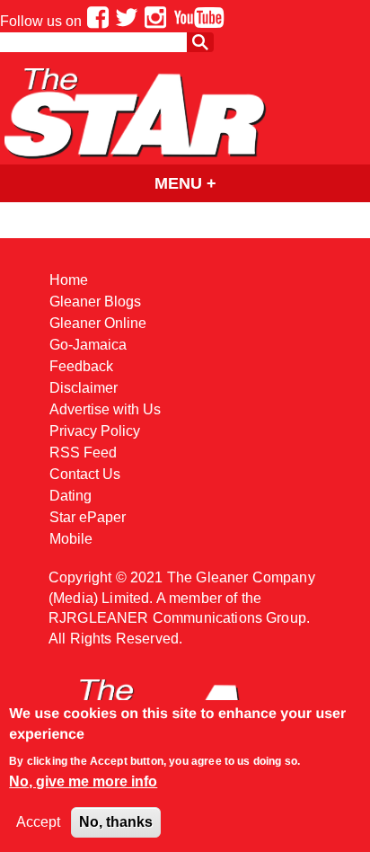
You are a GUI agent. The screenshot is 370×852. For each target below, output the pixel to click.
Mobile (70, 538)
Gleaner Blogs (95, 301)
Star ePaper (87, 517)
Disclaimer (83, 387)
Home (68, 280)
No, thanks (116, 822)
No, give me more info (83, 781)
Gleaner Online (97, 323)
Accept (38, 822)
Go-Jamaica (88, 344)
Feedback (81, 366)
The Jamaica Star (134, 112)
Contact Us (84, 474)
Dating (70, 495)
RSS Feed (83, 452)
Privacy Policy (94, 431)
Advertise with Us (105, 409)
